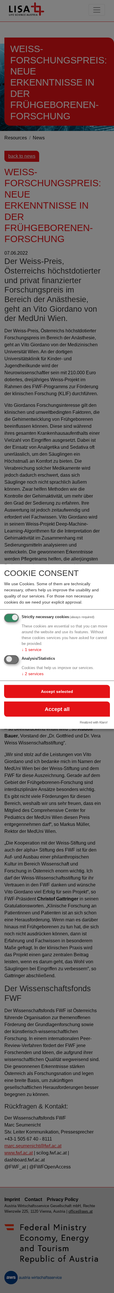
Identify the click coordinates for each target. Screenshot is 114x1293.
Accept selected (57, 691)
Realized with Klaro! (94, 722)
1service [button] (32, 649)
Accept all (57, 709)
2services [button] (33, 673)
